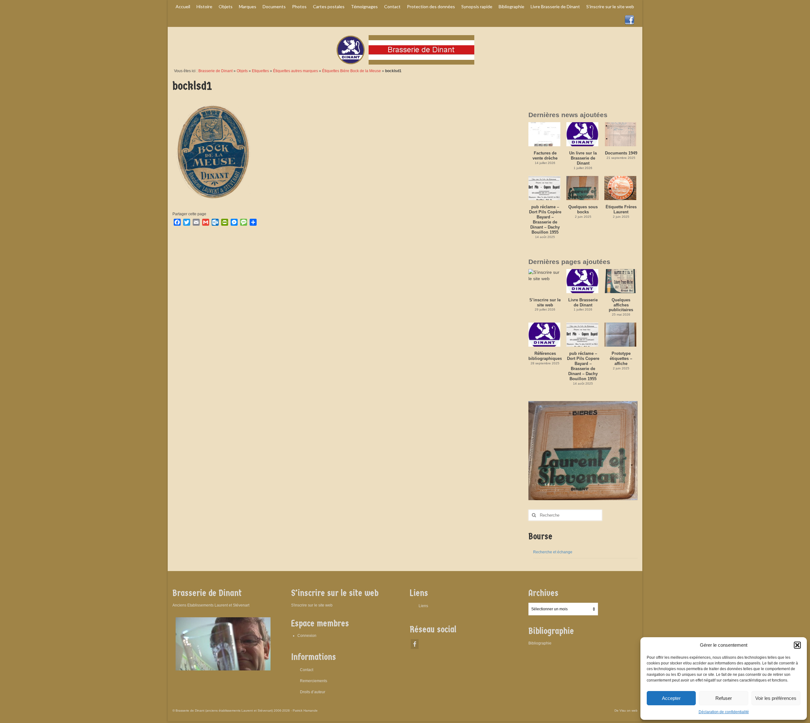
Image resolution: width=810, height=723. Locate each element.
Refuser (723, 698)
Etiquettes (260, 71)
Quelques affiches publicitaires (621, 305)
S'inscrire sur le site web (312, 605)
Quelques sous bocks (583, 209)
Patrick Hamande (305, 710)
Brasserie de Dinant (215, 71)
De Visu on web (626, 710)
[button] (797, 645)
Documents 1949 (621, 153)
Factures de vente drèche (545, 155)
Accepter (671, 698)
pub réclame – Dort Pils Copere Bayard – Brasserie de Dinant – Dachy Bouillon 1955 (583, 366)
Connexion (306, 635)
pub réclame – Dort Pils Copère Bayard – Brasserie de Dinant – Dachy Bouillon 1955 (545, 219)
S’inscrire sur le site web (545, 302)
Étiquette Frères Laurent (621, 209)
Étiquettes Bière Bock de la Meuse (351, 71)
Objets (242, 71)
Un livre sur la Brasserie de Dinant (583, 158)
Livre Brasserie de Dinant (583, 302)
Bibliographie (539, 643)
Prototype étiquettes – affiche (621, 358)
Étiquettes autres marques (295, 71)
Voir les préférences (775, 698)
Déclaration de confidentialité (724, 712)
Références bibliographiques (545, 356)
